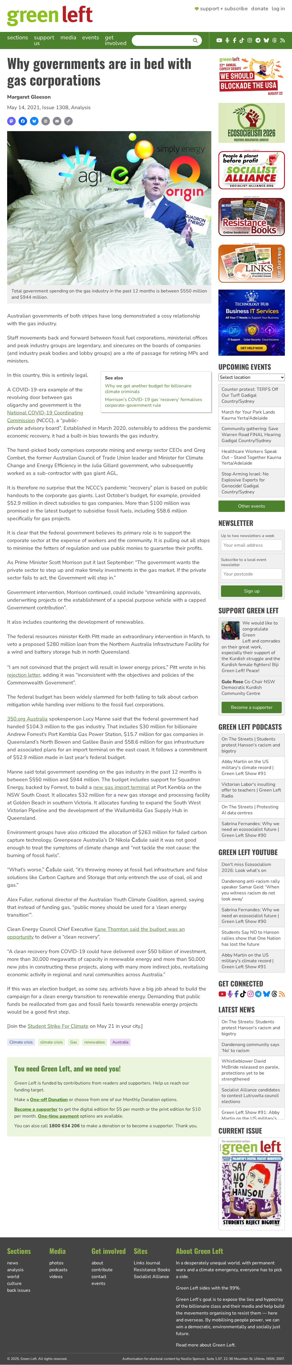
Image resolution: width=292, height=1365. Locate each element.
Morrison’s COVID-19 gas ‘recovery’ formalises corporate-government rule (153, 402)
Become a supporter (36, 1109)
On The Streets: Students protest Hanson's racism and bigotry (251, 1028)
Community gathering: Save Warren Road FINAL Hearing (251, 432)
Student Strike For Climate (58, 1026)
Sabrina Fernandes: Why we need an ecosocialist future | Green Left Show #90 (250, 830)
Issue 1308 (55, 107)
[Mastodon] (11, 121)
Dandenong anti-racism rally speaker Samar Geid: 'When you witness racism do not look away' (251, 890)
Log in (278, 9)
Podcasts (58, 1270)
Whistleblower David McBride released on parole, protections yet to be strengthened (250, 1070)
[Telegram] (258, 993)
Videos (56, 1277)
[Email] (57, 121)
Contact (99, 1277)
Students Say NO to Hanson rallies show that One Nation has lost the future (251, 938)
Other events (251, 506)
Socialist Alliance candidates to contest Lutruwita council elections (251, 1096)
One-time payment (58, 1116)
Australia (120, 1042)
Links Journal (147, 1263)
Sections (17, 37)
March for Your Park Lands (248, 412)
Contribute (102, 1270)
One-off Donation (49, 1100)
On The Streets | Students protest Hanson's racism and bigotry (251, 745)
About (97, 1263)
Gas (73, 1042)
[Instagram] (251, 993)
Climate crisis (21, 1042)
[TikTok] (243, 993)
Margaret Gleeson (29, 96)
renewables (94, 1042)
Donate (259, 9)
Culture (14, 1283)
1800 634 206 (64, 1126)
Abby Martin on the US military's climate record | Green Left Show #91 (247, 767)
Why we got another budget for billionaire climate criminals (148, 389)
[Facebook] (23, 121)
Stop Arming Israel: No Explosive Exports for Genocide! (245, 480)
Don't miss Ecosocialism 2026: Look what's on (246, 867)
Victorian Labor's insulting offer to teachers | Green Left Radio (251, 790)
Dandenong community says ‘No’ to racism (250, 1047)
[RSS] (282, 993)
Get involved (116, 40)
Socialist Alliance (151, 1277)
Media (68, 37)
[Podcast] (230, 993)
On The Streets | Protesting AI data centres (250, 810)
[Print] (45, 121)
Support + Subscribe (224, 9)
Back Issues (19, 1290)
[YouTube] (222, 993)
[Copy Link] (68, 121)
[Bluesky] (34, 121)
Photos (56, 1263)
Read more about (205, 1345)
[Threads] (274, 993)
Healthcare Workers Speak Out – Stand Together (249, 454)
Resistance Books (152, 1270)
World (13, 1277)
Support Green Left (248, 610)
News (12, 1263)
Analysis (81, 107)
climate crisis (51, 1042)
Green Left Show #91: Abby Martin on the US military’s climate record (250, 1118)
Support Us (44, 40)
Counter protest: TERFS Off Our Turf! (250, 392)
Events (90, 37)
